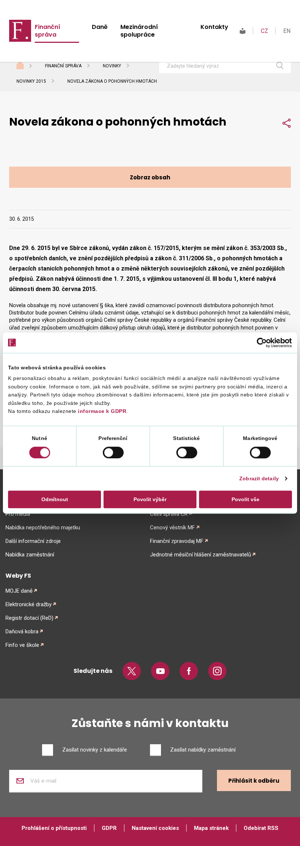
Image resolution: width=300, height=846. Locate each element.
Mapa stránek (211, 828)
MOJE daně (19, 591)
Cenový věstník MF (172, 527)
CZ (264, 30)
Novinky (112, 65)
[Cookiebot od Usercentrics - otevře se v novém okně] (260, 343)
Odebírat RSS (261, 828)
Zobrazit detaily (259, 478)
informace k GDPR (101, 411)
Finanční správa (47, 31)
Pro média (17, 514)
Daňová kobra (21, 631)
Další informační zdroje (33, 541)
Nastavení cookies (155, 828)
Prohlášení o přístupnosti (54, 828)
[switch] (113, 452)
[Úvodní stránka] (27, 66)
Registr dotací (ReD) (29, 618)
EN (286, 30)
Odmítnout (54, 499)
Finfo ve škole (22, 645)
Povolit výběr (150, 499)
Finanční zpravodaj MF (176, 541)
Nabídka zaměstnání (29, 554)
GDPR (109, 828)
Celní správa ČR (169, 514)
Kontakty (214, 27)
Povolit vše (245, 499)
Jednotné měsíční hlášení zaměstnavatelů (200, 554)
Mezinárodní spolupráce (139, 31)
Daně (100, 27)
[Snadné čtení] (242, 31)
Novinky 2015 (31, 81)
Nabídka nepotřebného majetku (42, 527)
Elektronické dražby (28, 604)
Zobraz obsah (150, 177)
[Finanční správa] (20, 30)
